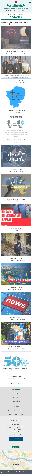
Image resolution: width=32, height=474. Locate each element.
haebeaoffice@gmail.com (16, 435)
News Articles (16, 401)
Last (22, 384)
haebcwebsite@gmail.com (8, 24)
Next (19, 384)
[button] (30, 2)
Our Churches (16, 397)
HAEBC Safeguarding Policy (16, 410)
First (10, 384)
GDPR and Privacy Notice (16, 414)
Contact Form (16, 439)
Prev (12, 384)
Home (16, 393)
